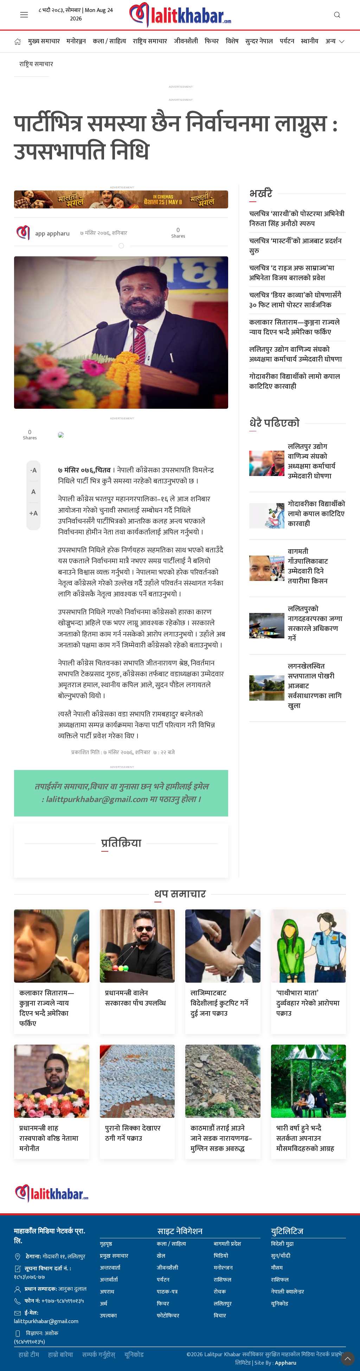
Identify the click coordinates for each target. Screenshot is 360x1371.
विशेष (232, 41)
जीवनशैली (186, 41)
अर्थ (103, 1304)
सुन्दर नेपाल (259, 41)
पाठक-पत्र (167, 1292)
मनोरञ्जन (76, 41)
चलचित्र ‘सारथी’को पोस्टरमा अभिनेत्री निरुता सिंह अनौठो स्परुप (297, 219)
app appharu (52, 233)
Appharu (285, 1363)
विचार (220, 1316)
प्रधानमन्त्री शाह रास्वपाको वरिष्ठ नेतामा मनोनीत (48, 1138)
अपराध (107, 1292)
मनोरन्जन (223, 1268)
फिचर (212, 41)
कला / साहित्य (109, 41)
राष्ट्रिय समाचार (150, 41)
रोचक (220, 1292)
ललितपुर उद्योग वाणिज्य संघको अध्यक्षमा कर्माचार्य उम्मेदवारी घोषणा (295, 354)
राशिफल (222, 1280)
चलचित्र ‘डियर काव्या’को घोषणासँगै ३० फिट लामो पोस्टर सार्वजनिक (295, 300)
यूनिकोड (279, 1304)
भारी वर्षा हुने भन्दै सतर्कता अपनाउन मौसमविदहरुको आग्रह (305, 1138)
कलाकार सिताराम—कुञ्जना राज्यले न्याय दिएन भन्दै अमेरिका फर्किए (294, 327)
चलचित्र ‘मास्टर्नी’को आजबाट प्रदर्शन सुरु (295, 246)
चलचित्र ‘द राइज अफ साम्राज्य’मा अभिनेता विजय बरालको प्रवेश (291, 273)
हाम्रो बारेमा (60, 1355)
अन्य (331, 41)
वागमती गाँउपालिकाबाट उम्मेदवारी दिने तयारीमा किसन (308, 566)
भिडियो (221, 1256)
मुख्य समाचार (44, 41)
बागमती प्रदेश (227, 1244)
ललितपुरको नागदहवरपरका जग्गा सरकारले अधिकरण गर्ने (315, 624)
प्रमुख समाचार (114, 1256)
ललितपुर (223, 1304)
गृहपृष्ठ (106, 1244)
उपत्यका (108, 1316)
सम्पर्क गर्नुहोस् (98, 1355)
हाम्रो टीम (29, 1355)
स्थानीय (310, 41)
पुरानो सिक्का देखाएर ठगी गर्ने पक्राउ (133, 1133)
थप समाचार (180, 894)
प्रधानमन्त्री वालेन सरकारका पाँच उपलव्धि (135, 998)
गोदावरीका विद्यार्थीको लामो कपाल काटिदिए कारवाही (294, 382)
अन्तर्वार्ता (109, 1280)
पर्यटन (287, 41)
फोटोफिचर (168, 1316)
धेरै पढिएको (274, 423)
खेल (161, 1256)
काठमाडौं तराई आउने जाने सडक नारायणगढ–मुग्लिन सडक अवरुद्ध (221, 1138)
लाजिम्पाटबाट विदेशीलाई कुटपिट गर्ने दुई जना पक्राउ (219, 1003)
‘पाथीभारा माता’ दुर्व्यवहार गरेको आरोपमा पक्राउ (308, 1003)
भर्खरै (260, 193)
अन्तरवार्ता (110, 1268)
